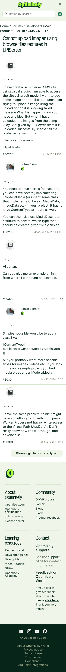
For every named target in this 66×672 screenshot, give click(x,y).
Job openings (14, 516)
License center (14, 521)
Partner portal (14, 550)
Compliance (33, 661)
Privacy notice (33, 649)
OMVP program (46, 499)
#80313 (8, 442)
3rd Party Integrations (33, 665)
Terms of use (33, 653)
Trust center (33, 657)
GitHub (9, 568)
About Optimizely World (33, 645)
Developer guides (16, 554)
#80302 (8, 298)
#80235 (8, 232)
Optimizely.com (15, 504)
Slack (39, 513)
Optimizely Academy (12, 574)
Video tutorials (14, 564)
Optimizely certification (13, 510)
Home (4, 26)
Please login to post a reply (36, 453)
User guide (12, 559)
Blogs (39, 508)
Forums (17, 26)
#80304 (8, 379)
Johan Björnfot (30, 164)
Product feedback (48, 517)
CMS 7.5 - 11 (37, 31)
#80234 (8, 154)
